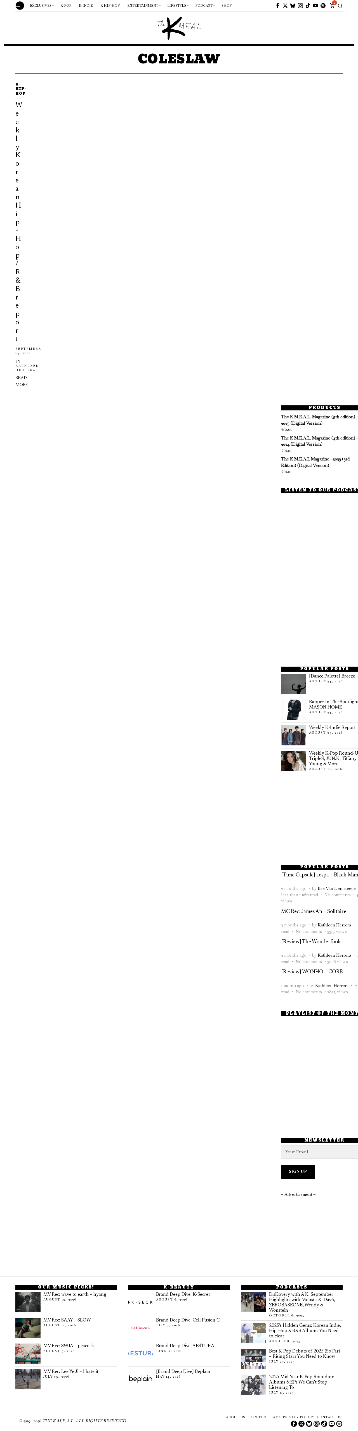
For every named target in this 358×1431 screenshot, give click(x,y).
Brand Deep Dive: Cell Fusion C (188, 1320)
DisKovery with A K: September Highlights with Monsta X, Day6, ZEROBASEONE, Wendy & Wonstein (302, 1302)
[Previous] (19, 235)
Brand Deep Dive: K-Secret (183, 1294)
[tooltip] (277, 5)
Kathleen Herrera (334, 925)
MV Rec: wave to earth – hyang (74, 1294)
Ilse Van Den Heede (337, 888)
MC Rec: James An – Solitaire (313, 911)
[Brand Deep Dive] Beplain (183, 1372)
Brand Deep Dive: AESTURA (185, 1346)
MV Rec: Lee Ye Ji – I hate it (70, 1372)
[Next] (36, 235)
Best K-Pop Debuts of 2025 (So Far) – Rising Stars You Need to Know (304, 1354)
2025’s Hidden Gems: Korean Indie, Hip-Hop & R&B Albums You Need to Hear (305, 1331)
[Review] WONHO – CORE (312, 972)
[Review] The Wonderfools (311, 942)
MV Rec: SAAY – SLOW (67, 1320)
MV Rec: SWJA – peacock (68, 1346)
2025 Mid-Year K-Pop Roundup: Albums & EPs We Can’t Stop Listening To (301, 1382)
